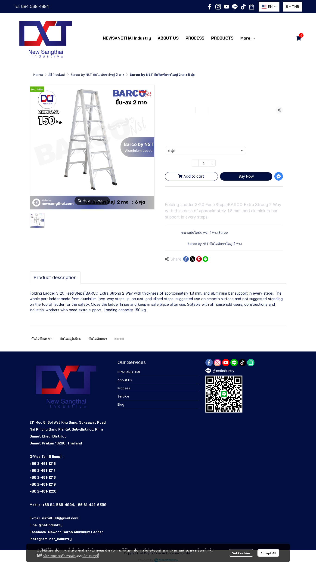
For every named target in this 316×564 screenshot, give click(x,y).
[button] (269, 7)
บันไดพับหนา (98, 338)
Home (38, 74)
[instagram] (218, 6)
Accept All (268, 553)
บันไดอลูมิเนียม (70, 338)
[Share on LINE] (205, 259)
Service (123, 396)
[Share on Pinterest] (199, 259)
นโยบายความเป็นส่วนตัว (59, 556)
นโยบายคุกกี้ (90, 556)
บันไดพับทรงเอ (41, 338)
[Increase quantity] (212, 163)
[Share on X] (192, 259)
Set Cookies (241, 553)
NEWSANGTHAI (129, 372)
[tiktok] (243, 6)
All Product (56, 74)
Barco (119, 338)
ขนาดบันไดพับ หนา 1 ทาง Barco (204, 232)
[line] (235, 6)
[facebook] (210, 6)
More (246, 38)
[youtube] (226, 6)
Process (124, 388)
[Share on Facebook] (186, 259)
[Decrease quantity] (195, 163)
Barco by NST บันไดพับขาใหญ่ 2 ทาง (97, 74)
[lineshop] (251, 6)
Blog (121, 404)
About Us (125, 380)
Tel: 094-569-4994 (31, 6)
